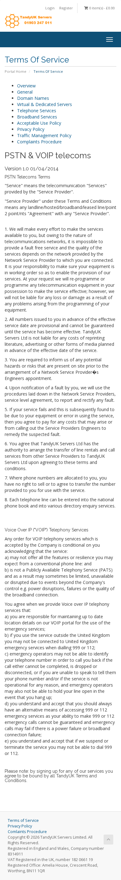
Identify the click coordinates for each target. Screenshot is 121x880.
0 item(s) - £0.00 (101, 8)
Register (66, 8)
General (25, 92)
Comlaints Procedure (27, 831)
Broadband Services (37, 117)
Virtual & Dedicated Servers (44, 104)
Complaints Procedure (39, 142)
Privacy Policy (30, 129)
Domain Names (33, 98)
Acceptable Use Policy (39, 123)
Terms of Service (23, 820)
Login (50, 8)
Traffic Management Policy (44, 135)
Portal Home (15, 71)
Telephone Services (36, 110)
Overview (26, 86)
